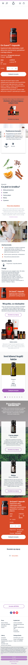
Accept (14, 657)
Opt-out (14, 659)
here (2, 653)
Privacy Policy (14, 663)
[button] (5, 397)
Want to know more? (14, 661)
